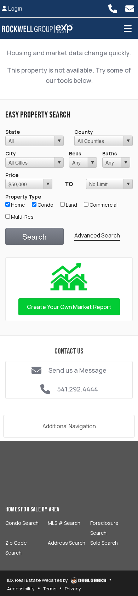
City (10, 153)
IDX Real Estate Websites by (38, 580)
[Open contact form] (129, 8)
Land (71, 204)
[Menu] (127, 28)
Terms (49, 588)
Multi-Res (22, 216)
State (12, 131)
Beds (75, 153)
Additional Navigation (69, 426)
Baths (109, 153)
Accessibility (21, 588)
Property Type (23, 196)
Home (17, 204)
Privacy (73, 588)
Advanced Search (97, 235)
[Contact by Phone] (112, 8)
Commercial (102, 204)
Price (11, 175)
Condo (44, 204)
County (83, 131)
